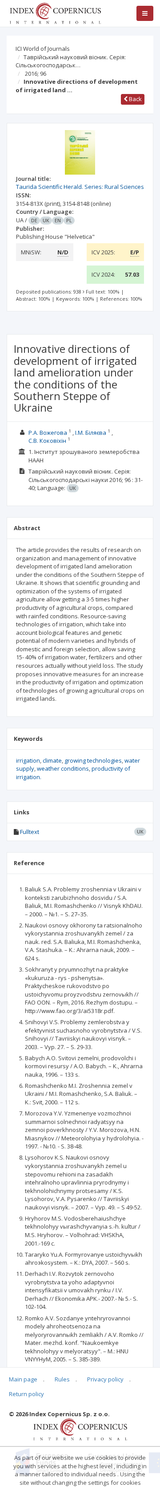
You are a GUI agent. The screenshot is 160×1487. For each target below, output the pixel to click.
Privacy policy (105, 1379)
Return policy (26, 1394)
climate (52, 760)
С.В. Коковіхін (47, 441)
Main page (23, 1379)
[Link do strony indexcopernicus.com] (80, 1429)
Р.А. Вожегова (47, 433)
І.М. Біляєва (90, 433)
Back (135, 99)
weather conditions (63, 768)
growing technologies (93, 760)
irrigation (28, 760)
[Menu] (144, 13)
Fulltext (29, 832)
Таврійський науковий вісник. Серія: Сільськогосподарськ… (71, 61)
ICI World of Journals (43, 49)
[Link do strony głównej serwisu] (55, 12)
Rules (62, 1379)
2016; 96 (35, 73)
